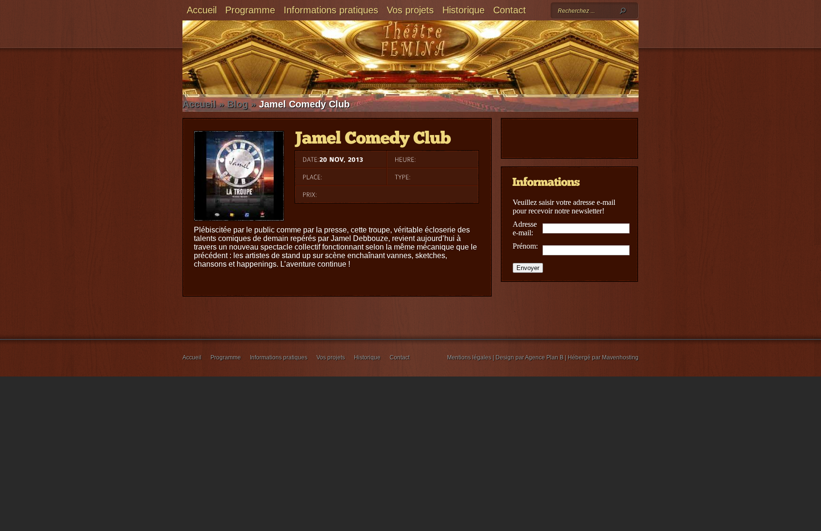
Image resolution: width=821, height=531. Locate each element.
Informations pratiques (331, 10)
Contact (509, 10)
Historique (463, 10)
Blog (237, 104)
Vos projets (410, 10)
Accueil (202, 10)
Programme (250, 10)
